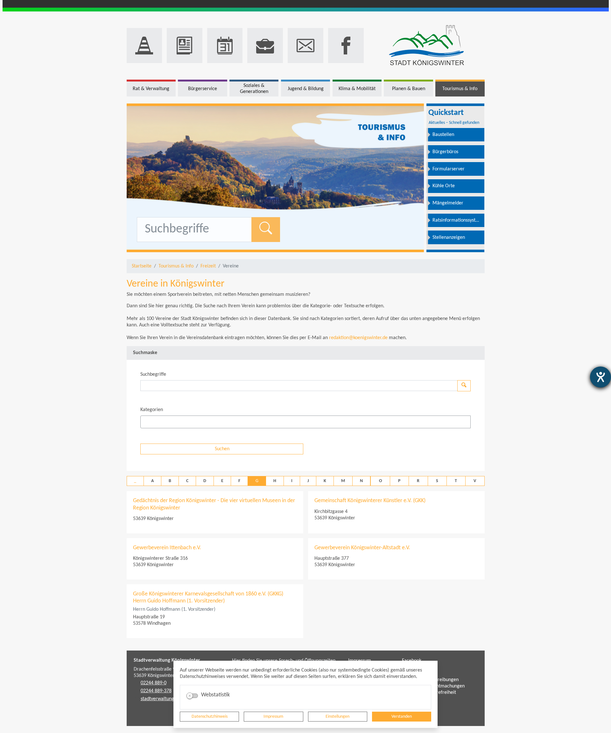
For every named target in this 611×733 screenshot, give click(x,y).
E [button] (222, 481)
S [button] (437, 481)
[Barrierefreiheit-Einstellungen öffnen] (600, 377)
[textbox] (153, 422)
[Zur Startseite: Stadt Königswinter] (427, 45)
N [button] (361, 481)
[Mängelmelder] (144, 45)
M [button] (343, 481)
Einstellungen (337, 716)
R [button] (418, 481)
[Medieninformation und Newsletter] (184, 45)
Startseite (141, 266)
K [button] (325, 481)
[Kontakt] (305, 45)
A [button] (152, 481)
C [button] (187, 481)
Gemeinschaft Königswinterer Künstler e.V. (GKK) (369, 501)
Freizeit (208, 266)
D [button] (204, 481)
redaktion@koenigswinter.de (358, 337)
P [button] (399, 481)
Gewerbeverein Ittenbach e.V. (167, 548)
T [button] (456, 481)
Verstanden (401, 716)
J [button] (308, 481)
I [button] (291, 481)
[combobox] (305, 422)
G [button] (257, 481)
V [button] (475, 481)
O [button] (380, 481)
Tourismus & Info (175, 266)
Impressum (273, 716)
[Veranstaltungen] (225, 45)
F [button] (239, 481)
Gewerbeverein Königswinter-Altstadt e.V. (362, 548)
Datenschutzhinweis (210, 716)
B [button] (170, 481)
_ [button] (135, 481)
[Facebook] (346, 45)
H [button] (274, 481)
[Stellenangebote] (265, 45)
